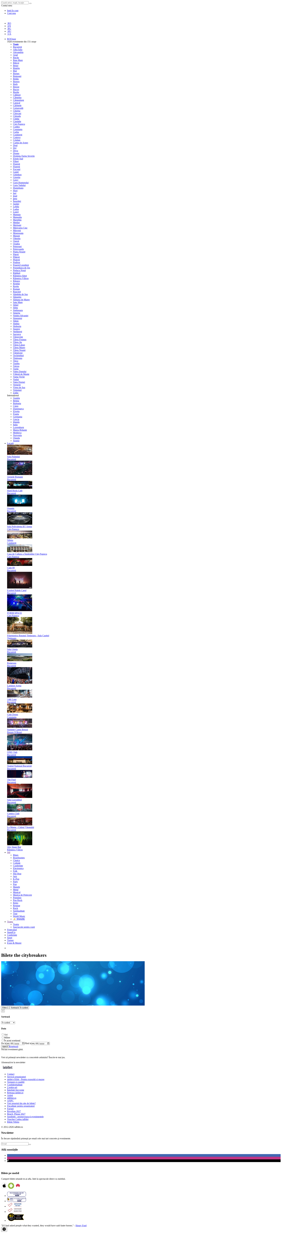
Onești (16, 241)
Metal (15, 889)
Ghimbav (17, 174)
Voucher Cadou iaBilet (17, 1119)
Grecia (16, 419)
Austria (16, 398)
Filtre (5, 1008)
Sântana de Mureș (21, 299)
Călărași (17, 95)
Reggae (16, 905)
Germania (17, 416)
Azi (6, 1034)
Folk (15, 871)
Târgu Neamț (19, 350)
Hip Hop (17, 873)
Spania (16, 440)
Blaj (15, 71)
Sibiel (15, 305)
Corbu (16, 132)
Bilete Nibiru (13, 1122)
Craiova (16, 137)
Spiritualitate (19, 911)
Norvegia (17, 435)
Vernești (17, 385)
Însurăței (17, 201)
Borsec (16, 73)
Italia (15, 424)
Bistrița (16, 68)
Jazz (15, 876)
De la (3, 1043)
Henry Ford (81, 1225)
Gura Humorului (21, 182)
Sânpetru (17, 297)
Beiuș (15, 65)
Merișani (17, 225)
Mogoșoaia (18, 233)
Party (15, 881)
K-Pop (16, 879)
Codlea (16, 126)
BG (9, 28)
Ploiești (16, 259)
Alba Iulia (17, 49)
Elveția (16, 411)
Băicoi (16, 63)
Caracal (16, 103)
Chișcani (17, 113)
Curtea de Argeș (20, 142)
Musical (16, 892)
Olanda (16, 438)
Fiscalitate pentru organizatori (21, 1106)
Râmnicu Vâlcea (21, 278)
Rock (15, 908)
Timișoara (17, 358)
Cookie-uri (12, 1087)
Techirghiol (18, 355)
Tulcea (16, 366)
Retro (15, 903)
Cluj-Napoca (19, 124)
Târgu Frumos (19, 339)
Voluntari (17, 390)
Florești (16, 164)
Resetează (13, 1046)
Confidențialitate (14, 1084)
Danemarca (18, 408)
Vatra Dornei (19, 382)
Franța (16, 414)
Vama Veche (19, 377)
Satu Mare (18, 302)
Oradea (16, 244)
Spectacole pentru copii (24, 927)
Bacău (16, 57)
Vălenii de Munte (21, 374)
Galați (16, 172)
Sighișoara (18, 310)
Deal (15, 145)
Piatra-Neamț (19, 252)
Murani (16, 236)
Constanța (17, 129)
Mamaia (17, 214)
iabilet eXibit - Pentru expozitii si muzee (25, 1079)
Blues (15, 855)
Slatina (16, 323)
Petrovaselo (18, 249)
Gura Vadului (19, 185)
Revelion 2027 (14, 1111)
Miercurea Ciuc (20, 228)
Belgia (16, 400)
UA (9, 34)
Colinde (16, 863)
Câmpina (17, 97)
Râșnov (16, 281)
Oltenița (16, 238)
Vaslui (16, 379)
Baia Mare (18, 60)
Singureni (17, 318)
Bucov (16, 89)
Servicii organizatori (16, 1076)
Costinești (17, 134)
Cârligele (17, 105)
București (17, 47)
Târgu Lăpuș (19, 345)
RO (9, 23)
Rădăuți (16, 273)
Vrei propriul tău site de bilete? (21, 1103)
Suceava (17, 334)
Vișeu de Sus (19, 387)
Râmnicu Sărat (20, 275)
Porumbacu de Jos (21, 267)
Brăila (16, 79)
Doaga (16, 153)
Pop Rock (17, 900)
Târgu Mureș (19, 347)
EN (9, 26)
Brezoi (16, 87)
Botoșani (17, 76)
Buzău (16, 92)
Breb (15, 84)
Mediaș (16, 222)
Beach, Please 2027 (16, 1114)
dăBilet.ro (11, 1098)
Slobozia (17, 326)
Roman (16, 289)
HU (9, 31)
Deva (15, 150)
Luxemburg (18, 427)
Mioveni (17, 230)
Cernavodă (18, 108)
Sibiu (15, 307)
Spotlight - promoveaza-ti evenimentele (25, 1116)
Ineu (15, 198)
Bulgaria (17, 403)
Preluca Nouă (19, 270)
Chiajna (16, 111)
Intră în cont (12, 10)
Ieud (15, 196)
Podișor (16, 262)
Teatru (16, 924)
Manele (16, 887)
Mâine (7, 1037)
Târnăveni (17, 353)
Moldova (17, 432)
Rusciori (17, 291)
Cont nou (11, 13)
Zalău (15, 392)
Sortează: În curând (19, 1008)
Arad (15, 55)
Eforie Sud (18, 158)
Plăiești (16, 257)
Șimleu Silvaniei (20, 315)
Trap (15, 913)
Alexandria (18, 52)
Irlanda (16, 422)
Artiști (10, 1095)
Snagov (16, 329)
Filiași (16, 161)
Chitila (16, 118)
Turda (15, 369)
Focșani (16, 169)
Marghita (17, 220)
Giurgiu (16, 177)
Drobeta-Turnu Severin (24, 156)
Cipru (15, 406)
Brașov (16, 81)
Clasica (16, 860)
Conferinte (18, 865)
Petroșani (17, 246)
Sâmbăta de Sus (20, 294)
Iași (14, 193)
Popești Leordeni (21, 265)
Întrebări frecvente (15, 1090)
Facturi (10, 1108)
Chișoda (17, 116)
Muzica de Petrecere (22, 895)
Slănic (16, 321)
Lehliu (16, 206)
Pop (15, 884)
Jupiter (16, 204)
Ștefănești (17, 331)
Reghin (16, 283)
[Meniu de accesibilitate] (4, 1229)
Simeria (16, 313)
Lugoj (16, 212)
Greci (15, 180)
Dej (14, 148)
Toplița (16, 363)
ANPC (10, 1100)
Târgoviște (18, 337)
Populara (17, 897)
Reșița (16, 286)
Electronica (18, 868)
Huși (15, 190)
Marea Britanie (20, 430)
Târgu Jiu (17, 342)
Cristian (16, 140)
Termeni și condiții (15, 1082)
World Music (19, 916)
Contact (10, 1074)
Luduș (16, 209)
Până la (28, 1043)
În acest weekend (12, 1040)
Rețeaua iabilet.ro (15, 1092)
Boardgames (19, 857)
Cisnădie (17, 121)
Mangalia (17, 217)
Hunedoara (18, 188)
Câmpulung (18, 100)
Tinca (15, 361)
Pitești (16, 254)
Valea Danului (19, 371)
